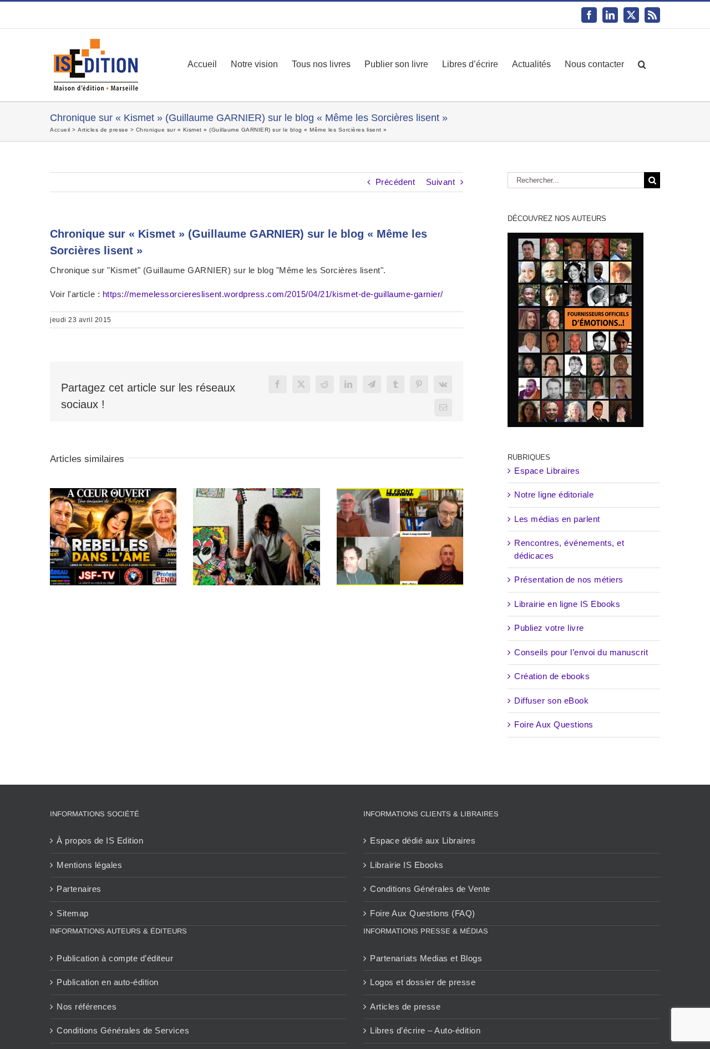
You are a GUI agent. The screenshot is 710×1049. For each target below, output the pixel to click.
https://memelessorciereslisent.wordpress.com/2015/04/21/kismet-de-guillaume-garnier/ (273, 294)
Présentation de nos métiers (568, 579)
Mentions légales (89, 865)
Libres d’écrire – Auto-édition (425, 1030)
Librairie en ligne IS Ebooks (567, 604)
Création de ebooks (552, 676)
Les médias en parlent (557, 519)
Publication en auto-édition (108, 982)
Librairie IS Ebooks (407, 865)
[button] (642, 64)
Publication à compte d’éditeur (115, 958)
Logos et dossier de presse (422, 982)
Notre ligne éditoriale (554, 494)
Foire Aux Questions (554, 724)
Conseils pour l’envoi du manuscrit (581, 652)
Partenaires (79, 889)
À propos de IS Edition (100, 840)
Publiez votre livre (549, 628)
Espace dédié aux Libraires (422, 840)
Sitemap (73, 913)
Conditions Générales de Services (123, 1030)
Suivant (440, 182)
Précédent (395, 182)
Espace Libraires (547, 470)
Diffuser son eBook (551, 700)
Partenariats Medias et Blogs (426, 958)
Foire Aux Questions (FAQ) (422, 913)
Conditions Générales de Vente (430, 889)
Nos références (86, 1006)
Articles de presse (405, 1006)
